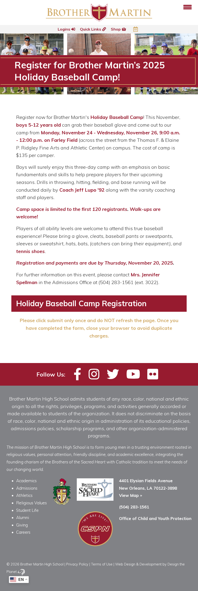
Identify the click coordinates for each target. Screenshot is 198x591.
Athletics (24, 495)
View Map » (130, 495)
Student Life (27, 510)
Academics (26, 480)
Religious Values (31, 502)
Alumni (22, 517)
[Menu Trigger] (187, 6)
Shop (116, 29)
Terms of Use (102, 564)
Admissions (26, 488)
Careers (23, 532)
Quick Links (91, 29)
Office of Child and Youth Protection (155, 518)
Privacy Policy (77, 564)
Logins (64, 29)
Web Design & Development (138, 564)
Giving (22, 524)
